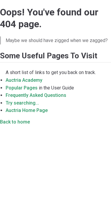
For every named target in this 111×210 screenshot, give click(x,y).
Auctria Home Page (27, 110)
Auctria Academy (24, 80)
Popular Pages (22, 88)
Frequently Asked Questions (36, 95)
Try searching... (22, 103)
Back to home (15, 122)
